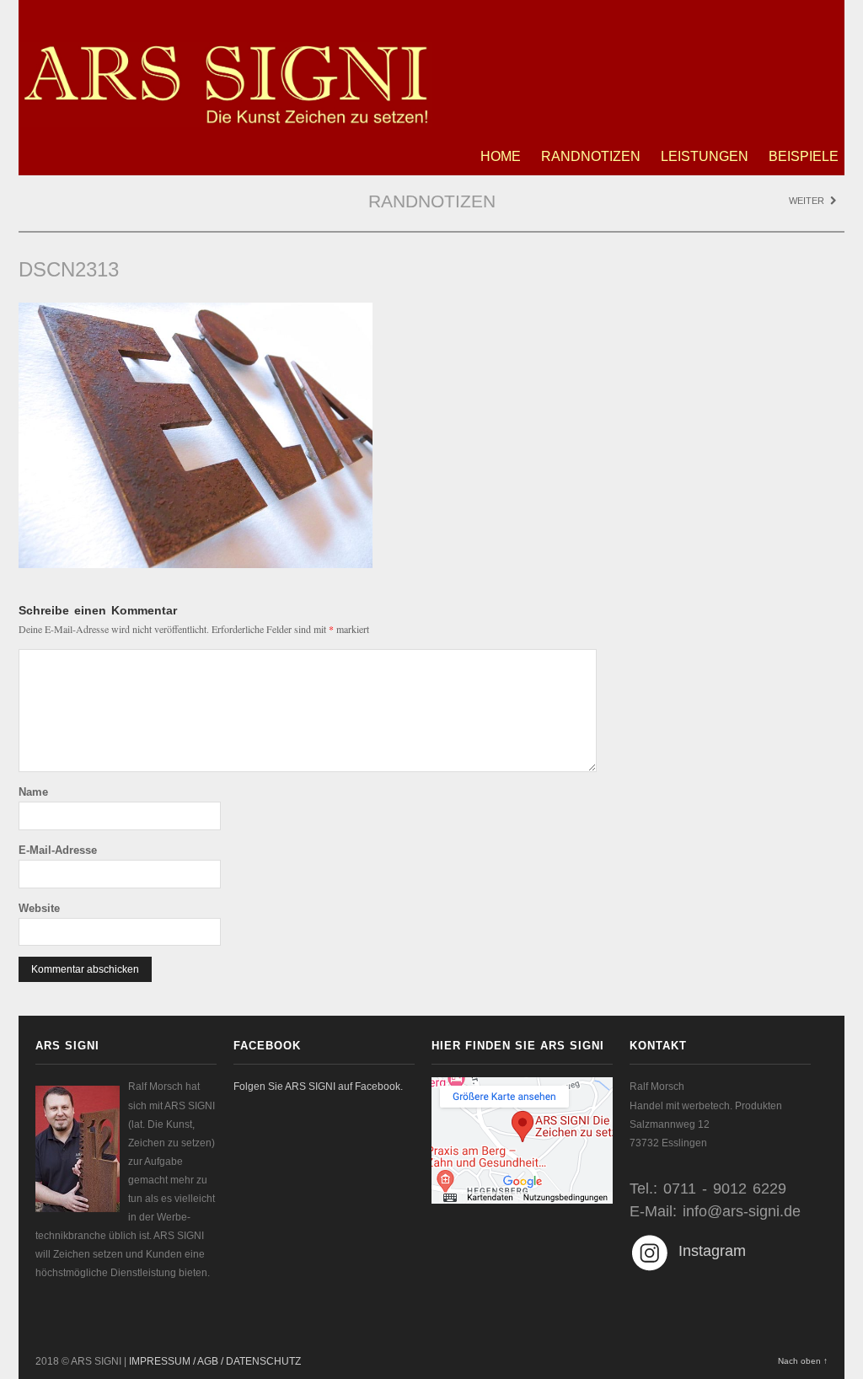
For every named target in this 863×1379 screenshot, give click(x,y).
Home (500, 156)
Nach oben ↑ (803, 1361)
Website (39, 908)
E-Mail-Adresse (58, 850)
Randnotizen (591, 156)
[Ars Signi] (225, 118)
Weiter (808, 201)
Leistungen (704, 156)
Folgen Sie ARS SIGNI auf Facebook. (318, 1086)
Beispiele (804, 156)
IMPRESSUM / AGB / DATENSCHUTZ (215, 1361)
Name (33, 792)
